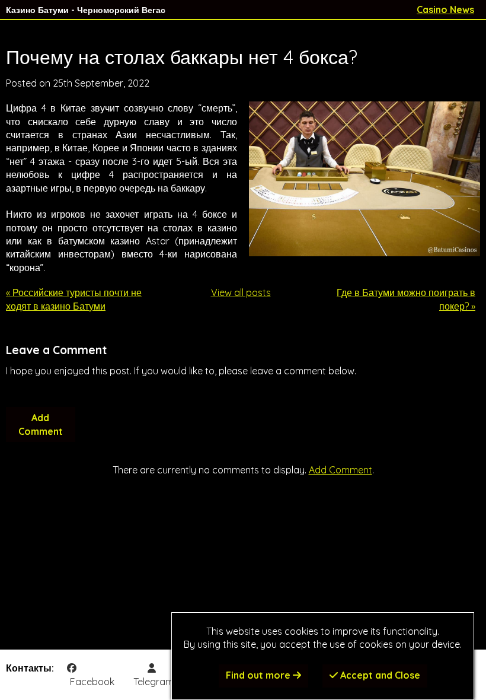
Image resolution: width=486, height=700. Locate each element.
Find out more (259, 675)
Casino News (445, 9)
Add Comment (40, 424)
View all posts (241, 292)
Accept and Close (379, 675)
